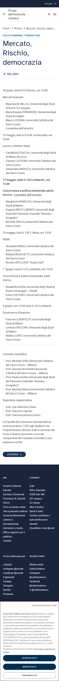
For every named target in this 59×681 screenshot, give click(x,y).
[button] (49, 14)
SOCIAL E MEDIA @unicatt (14, 556)
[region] (29, 641)
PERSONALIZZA (29, 675)
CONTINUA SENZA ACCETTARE (44, 605)
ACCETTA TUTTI (29, 658)
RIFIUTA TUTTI (29, 667)
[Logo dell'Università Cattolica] (19, 14)
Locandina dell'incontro (28, 194)
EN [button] (54, 14)
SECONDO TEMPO (37, 556)
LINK (5, 478)
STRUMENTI (34, 478)
